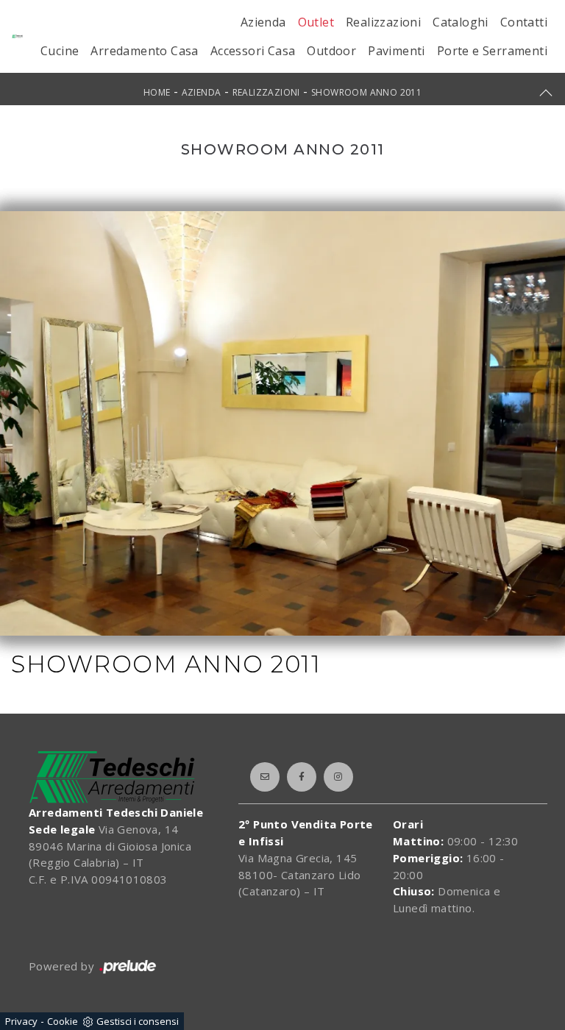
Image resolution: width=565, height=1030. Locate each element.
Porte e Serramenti (492, 51)
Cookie (62, 1021)
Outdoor (331, 51)
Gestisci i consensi (137, 1021)
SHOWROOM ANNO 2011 (366, 92)
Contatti (523, 22)
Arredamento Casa (144, 51)
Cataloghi (460, 22)
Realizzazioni (383, 22)
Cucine (59, 51)
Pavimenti (396, 51)
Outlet (316, 22)
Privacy (21, 1021)
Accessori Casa (253, 51)
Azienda (263, 22)
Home (157, 92)
